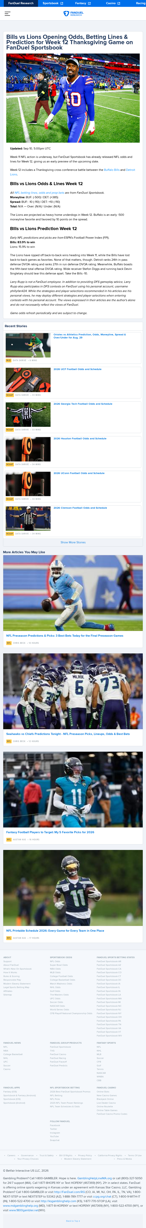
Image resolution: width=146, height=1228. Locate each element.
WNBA (100, 1077)
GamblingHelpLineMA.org (95, 1178)
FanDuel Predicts (58, 1066)
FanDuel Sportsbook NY (109, 1013)
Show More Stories (73, 542)
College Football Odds (61, 976)
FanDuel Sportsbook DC (109, 980)
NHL (5, 1058)
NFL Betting (56, 1095)
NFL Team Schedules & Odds (65, 1107)
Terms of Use (135, 1155)
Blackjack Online (105, 1099)
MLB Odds (55, 972)
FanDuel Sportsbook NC (109, 1006)
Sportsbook (51, 3)
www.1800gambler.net (24, 1210)
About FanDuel (11, 965)
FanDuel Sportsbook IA (108, 984)
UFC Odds (55, 999)
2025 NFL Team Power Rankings (66, 1103)
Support (7, 961)
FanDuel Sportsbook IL (108, 987)
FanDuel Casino (58, 1054)
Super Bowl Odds (59, 965)
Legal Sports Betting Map (16, 987)
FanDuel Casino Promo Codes (112, 1114)
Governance (27, 1155)
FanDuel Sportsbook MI (109, 1002)
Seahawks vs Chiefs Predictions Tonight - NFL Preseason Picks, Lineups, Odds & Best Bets (68, 734)
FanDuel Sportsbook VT (109, 1032)
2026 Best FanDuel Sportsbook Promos (70, 1092)
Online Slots (103, 1092)
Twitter (53, 1129)
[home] (73, 14)
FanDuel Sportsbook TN (109, 1024)
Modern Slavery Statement (17, 984)
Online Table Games (107, 1110)
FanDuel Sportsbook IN (109, 991)
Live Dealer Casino (106, 1103)
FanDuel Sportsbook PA (109, 1021)
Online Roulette (105, 1107)
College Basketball (13, 1054)
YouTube (54, 1136)
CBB (99, 1080)
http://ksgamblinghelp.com (58, 1201)
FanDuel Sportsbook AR (109, 961)
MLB (8, 360)
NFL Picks (55, 1099)
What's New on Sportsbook (17, 969)
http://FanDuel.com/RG (70, 1192)
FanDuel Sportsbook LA (109, 995)
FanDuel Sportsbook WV (109, 1036)
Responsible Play (12, 980)
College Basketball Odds (62, 980)
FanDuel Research (20, 3)
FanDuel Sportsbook (60, 1047)
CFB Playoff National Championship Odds (71, 1013)
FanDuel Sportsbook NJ (109, 1010)
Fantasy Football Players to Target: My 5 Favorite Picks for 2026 (50, 832)
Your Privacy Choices (28, 1159)
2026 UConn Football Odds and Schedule (79, 473)
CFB (99, 1062)
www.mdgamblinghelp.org (20, 1205)
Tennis (100, 1069)
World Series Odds (59, 1010)
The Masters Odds (59, 995)
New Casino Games (107, 1095)
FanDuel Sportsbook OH (109, 1017)
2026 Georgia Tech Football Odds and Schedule (83, 404)
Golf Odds (55, 991)
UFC (5, 1062)
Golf (99, 1066)
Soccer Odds (56, 1002)
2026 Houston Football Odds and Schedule (80, 438)
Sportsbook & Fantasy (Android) (19, 1095)
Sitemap (7, 995)
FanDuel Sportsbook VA (109, 1028)
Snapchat (55, 1140)
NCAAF (9, 395)
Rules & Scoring (11, 976)
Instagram (55, 1133)
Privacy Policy (85, 1155)
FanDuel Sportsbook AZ (109, 965)
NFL (9, 643)
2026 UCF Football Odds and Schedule (78, 369)
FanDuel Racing (58, 1058)
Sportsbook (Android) (14, 1103)
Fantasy (80, 3)
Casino (111, 3)
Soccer (6, 1066)
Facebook (55, 1125)
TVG (52, 1051)
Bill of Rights (65, 1155)
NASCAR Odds (57, 1006)
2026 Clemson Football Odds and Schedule (80, 508)
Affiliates (7, 991)
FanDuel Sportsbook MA (109, 999)
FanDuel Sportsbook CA (109, 969)
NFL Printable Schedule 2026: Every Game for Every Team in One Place (55, 930)
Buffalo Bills (112, 170)
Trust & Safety (47, 1155)
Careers (11, 1155)
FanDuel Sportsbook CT (109, 976)
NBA (5, 1051)
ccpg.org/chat (102, 1196)
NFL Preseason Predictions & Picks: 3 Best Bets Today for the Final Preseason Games (64, 635)
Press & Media (124, 1159)
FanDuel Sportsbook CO (109, 972)
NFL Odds (55, 961)
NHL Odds (55, 987)
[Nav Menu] (7, 14)
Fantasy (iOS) (10, 1092)
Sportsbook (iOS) (12, 1099)
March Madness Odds (61, 984)
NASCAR (101, 1073)
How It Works (10, 972)
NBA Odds (55, 969)
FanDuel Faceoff (58, 1062)
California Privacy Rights (110, 1155)
